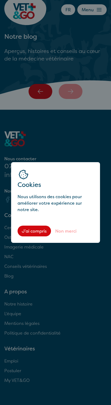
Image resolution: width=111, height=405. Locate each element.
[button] (55, 202)
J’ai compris (34, 231)
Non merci (66, 231)
